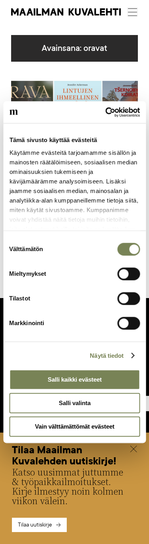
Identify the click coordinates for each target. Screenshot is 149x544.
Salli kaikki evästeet (75, 379)
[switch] (128, 273)
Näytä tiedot (107, 355)
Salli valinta (75, 403)
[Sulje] (133, 449)
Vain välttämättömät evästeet (74, 426)
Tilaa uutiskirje (35, 524)
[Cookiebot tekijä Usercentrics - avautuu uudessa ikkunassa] (106, 112)
